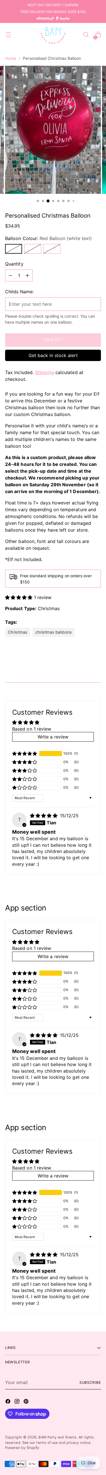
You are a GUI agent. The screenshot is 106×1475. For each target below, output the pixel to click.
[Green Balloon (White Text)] (32, 249)
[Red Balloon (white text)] (13, 249)
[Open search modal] (86, 35)
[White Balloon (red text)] (52, 249)
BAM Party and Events (57, 1437)
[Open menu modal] (8, 35)
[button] (19, 597)
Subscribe (90, 1382)
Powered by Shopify (22, 1448)
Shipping (44, 372)
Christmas (49, 608)
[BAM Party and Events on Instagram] (17, 1402)
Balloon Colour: (48, 238)
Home (10, 58)
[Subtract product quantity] (10, 275)
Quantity (14, 264)
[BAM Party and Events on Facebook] (8, 1402)
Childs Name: (19, 291)
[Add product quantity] (27, 275)
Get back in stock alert (53, 355)
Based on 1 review (31, 729)
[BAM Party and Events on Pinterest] (26, 1402)
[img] (44, 815)
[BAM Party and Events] (53, 34)
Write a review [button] (53, 737)
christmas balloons (53, 632)
